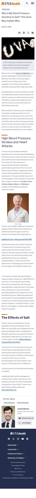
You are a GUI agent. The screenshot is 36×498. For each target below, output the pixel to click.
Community (12, 449)
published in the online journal (17, 239)
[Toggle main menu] (32, 3)
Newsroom (6, 9)
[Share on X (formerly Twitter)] (28, 33)
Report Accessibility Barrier (18, 471)
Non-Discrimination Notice (18, 462)
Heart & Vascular (22, 403)
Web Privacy (18, 468)
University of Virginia (16, 458)
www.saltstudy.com (9, 390)
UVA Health (12, 445)
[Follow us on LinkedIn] (27, 439)
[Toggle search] (27, 3)
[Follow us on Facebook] (9, 439)
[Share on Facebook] (19, 33)
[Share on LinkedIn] (24, 33)
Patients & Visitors (15, 454)
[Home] (11, 3)
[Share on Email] (32, 33)
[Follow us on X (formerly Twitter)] (13, 439)
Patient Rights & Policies (18, 465)
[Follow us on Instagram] (18, 439)
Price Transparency (18, 475)
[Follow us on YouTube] (23, 439)
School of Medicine (23, 73)
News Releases (9, 403)
